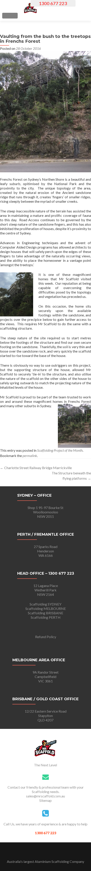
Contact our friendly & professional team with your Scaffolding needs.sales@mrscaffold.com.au (46, 791)
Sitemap (45, 800)
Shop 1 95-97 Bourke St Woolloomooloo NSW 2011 (45, 511)
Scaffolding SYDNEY (45, 604)
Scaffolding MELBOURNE (45, 608)
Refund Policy (45, 637)
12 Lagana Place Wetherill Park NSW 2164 (45, 589)
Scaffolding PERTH (46, 617)
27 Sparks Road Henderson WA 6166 (45, 550)
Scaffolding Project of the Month (60, 450)
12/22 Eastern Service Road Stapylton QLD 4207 (45, 715)
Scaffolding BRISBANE (45, 613)
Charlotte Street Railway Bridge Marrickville (36, 468)
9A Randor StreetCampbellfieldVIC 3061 (45, 676)
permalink (30, 455)
